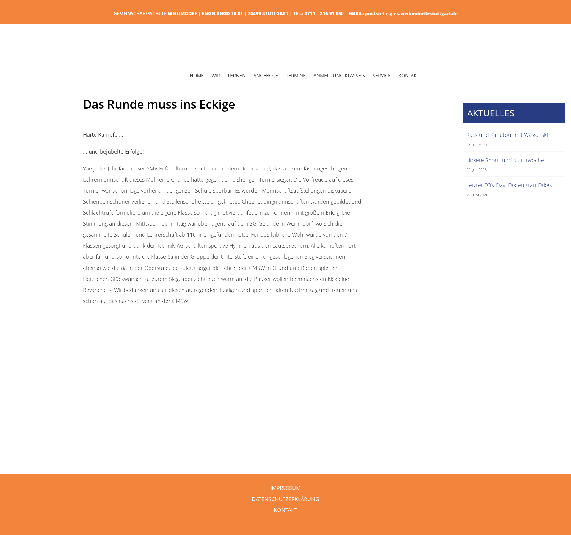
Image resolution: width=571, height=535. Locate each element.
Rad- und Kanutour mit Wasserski (507, 134)
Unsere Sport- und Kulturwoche (505, 160)
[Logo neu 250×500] (61, 36)
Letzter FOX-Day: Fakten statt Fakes (509, 185)
